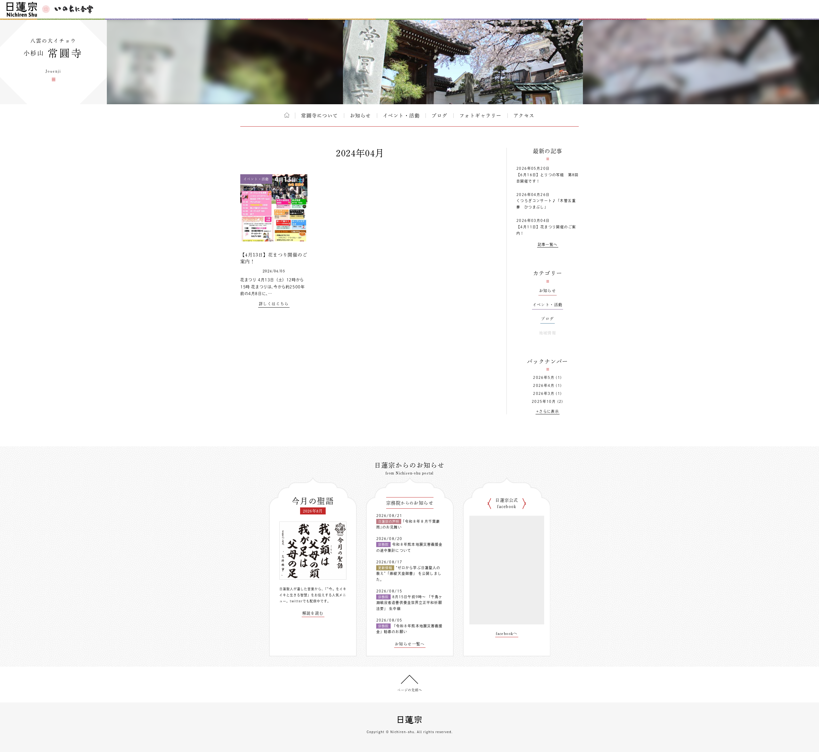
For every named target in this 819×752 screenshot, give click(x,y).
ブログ (440, 115)
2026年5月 (543, 377)
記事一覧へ (548, 244)
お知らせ (360, 115)
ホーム (286, 115)
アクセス (524, 115)
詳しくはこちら (274, 304)
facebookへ (507, 633)
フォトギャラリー (480, 115)
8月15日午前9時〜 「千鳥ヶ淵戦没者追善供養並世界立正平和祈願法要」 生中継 (409, 602)
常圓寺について (319, 115)
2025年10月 (544, 401)
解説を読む (313, 613)
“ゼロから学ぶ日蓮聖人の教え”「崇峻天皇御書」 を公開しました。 (408, 573)
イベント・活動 (401, 115)
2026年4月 (543, 385)
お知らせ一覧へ (410, 644)
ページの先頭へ (409, 690)
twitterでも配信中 (305, 601)
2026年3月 (543, 393)
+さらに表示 (547, 411)
